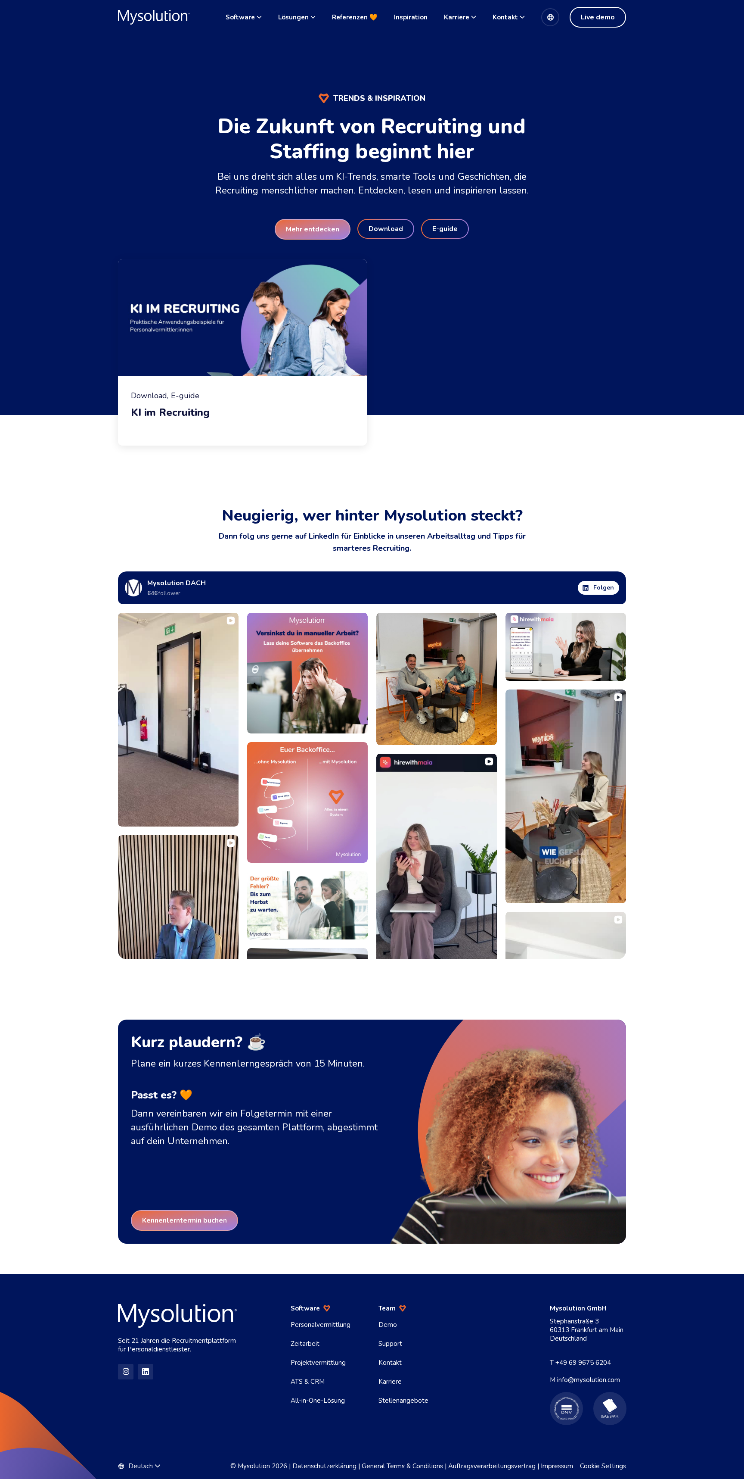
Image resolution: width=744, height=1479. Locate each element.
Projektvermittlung (318, 1362)
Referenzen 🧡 (355, 17)
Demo (387, 1324)
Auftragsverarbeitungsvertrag (492, 1466)
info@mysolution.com (588, 1380)
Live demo (598, 17)
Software (240, 17)
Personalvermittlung (320, 1324)
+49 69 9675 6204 (583, 1362)
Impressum (557, 1466)
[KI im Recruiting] (242, 352)
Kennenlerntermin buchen (184, 1220)
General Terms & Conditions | (404, 1466)
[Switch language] (550, 17)
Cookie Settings (603, 1466)
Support (390, 1343)
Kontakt (505, 17)
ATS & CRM (308, 1381)
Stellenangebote (403, 1400)
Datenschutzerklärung (324, 1466)
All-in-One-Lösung (318, 1400)
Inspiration (411, 17)
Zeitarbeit (305, 1343)
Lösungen (293, 17)
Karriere (456, 17)
